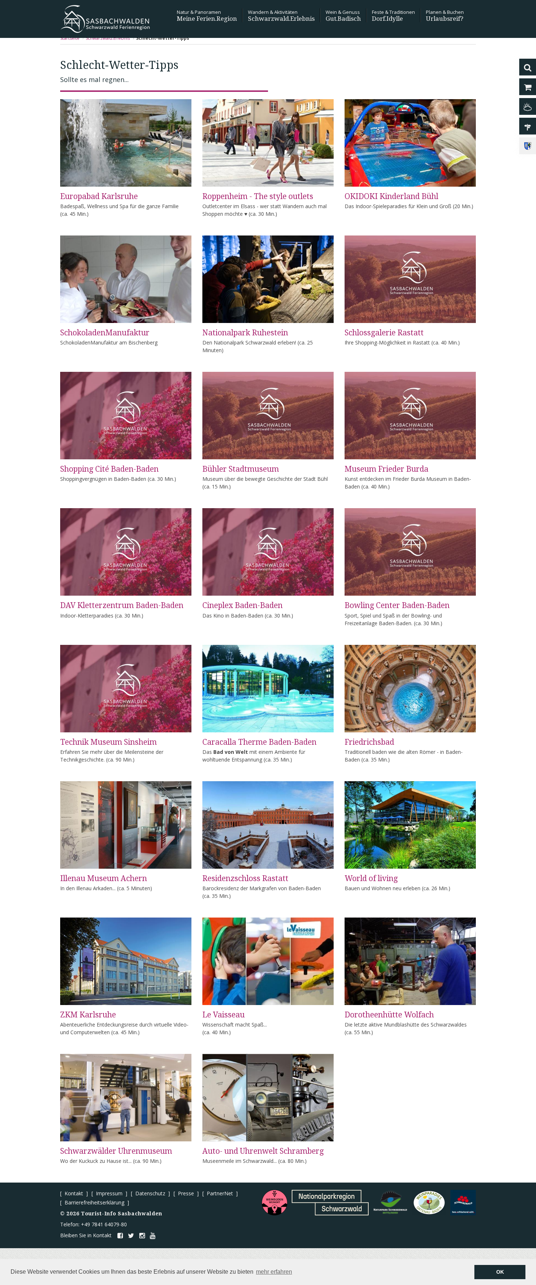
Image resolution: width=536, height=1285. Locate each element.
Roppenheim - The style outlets (257, 196)
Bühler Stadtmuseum (240, 469)
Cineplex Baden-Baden (242, 605)
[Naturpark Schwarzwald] (390, 1202)
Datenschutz (150, 1193)
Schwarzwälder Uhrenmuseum (116, 1151)
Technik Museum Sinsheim (108, 742)
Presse (186, 1193)
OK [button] (500, 1272)
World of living (371, 878)
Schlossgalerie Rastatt (384, 332)
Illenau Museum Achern (103, 878)
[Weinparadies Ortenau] (429, 1202)
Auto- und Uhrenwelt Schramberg (263, 1151)
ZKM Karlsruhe (88, 1014)
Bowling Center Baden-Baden (397, 605)
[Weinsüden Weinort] (274, 1202)
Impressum (109, 1193)
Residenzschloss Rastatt (245, 878)
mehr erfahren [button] (274, 1272)
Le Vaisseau (223, 1014)
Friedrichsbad (369, 742)
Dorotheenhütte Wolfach (389, 1014)
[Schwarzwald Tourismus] (463, 1202)
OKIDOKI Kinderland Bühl (391, 196)
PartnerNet (220, 1193)
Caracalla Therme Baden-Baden (259, 742)
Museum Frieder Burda (386, 469)
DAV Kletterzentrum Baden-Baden (121, 605)
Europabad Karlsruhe (99, 196)
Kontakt (74, 1193)
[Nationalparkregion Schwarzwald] (330, 1202)
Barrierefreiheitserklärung (94, 1202)
